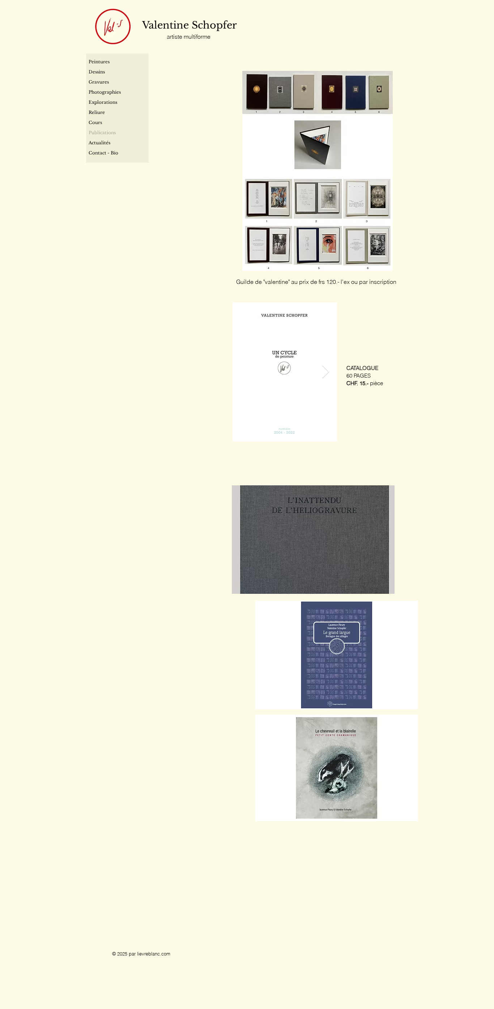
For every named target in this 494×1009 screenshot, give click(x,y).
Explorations (103, 102)
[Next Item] (325, 372)
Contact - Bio (103, 153)
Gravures (99, 82)
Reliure (97, 112)
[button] (313, 539)
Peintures (99, 61)
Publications (102, 132)
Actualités (99, 142)
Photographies (105, 92)
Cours (95, 122)
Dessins (97, 71)
